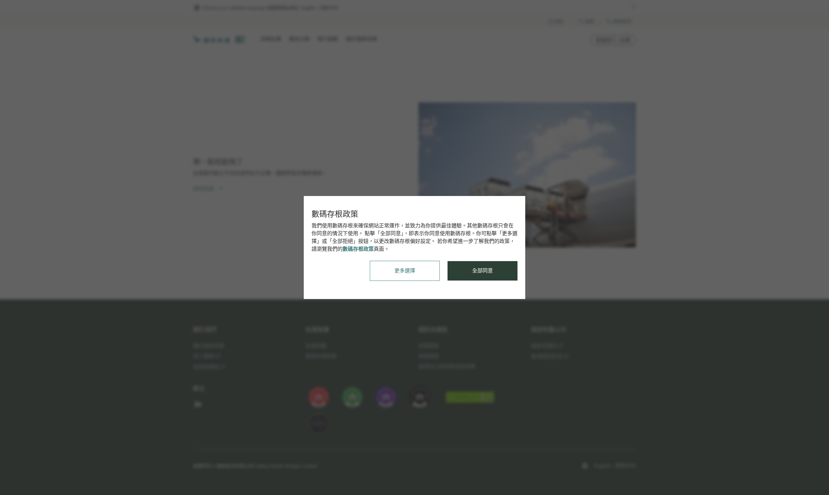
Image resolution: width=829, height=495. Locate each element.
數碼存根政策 (358, 249)
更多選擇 (404, 270)
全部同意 (482, 270)
